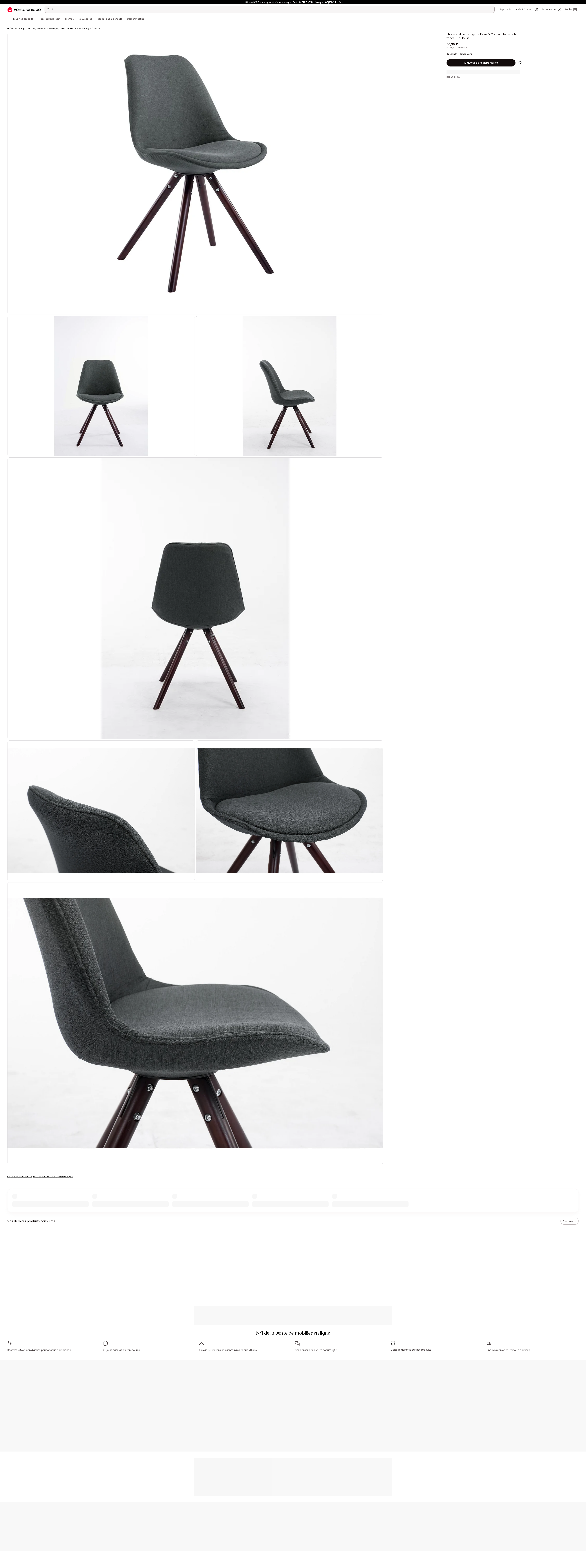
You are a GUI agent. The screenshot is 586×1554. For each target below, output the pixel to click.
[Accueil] (8, 28)
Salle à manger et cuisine (23, 28)
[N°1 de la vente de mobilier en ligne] (24, 9)
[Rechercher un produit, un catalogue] (48, 9)
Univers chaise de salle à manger (75, 28)
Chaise (96, 28)
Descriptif (452, 54)
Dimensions (466, 54)
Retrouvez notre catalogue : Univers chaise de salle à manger (40, 1176)
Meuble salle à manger (47, 28)
